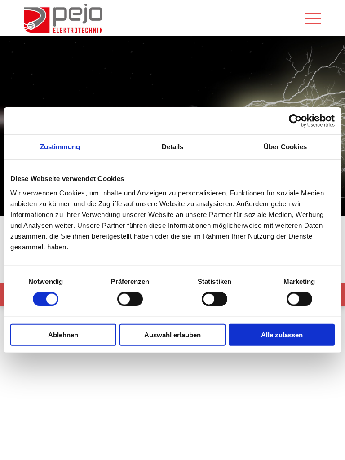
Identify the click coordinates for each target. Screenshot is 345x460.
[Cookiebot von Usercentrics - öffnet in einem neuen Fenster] (295, 121)
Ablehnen (63, 334)
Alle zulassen (282, 334)
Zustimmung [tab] (60, 146)
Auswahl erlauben (172, 334)
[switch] (130, 299)
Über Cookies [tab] (285, 146)
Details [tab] (173, 146)
